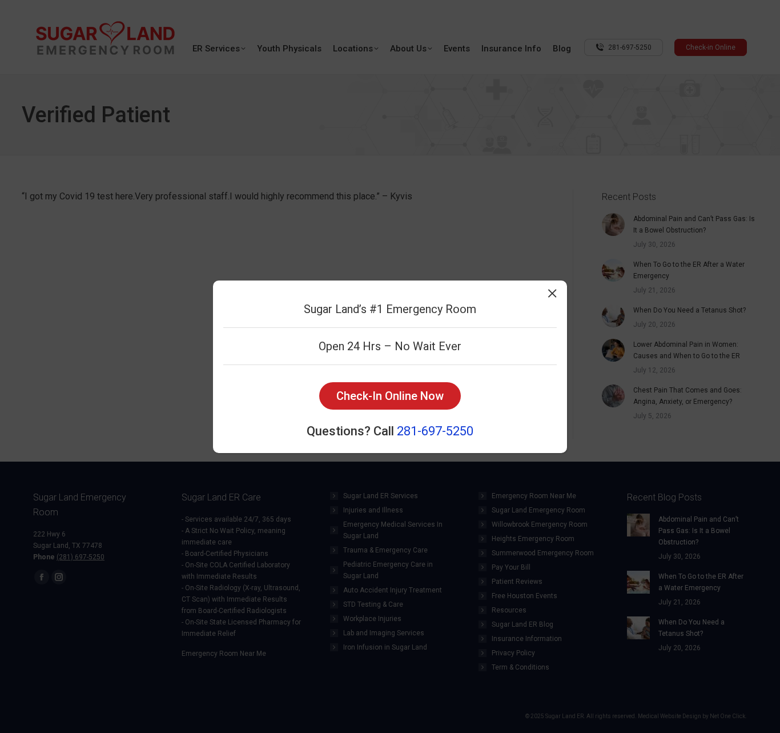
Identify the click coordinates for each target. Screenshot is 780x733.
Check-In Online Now (390, 396)
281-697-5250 (435, 431)
